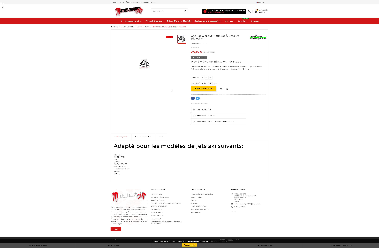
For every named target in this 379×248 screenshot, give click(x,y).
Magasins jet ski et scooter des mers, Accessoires (166, 222)
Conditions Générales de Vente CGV (166, 203)
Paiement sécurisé (158, 206)
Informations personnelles (202, 194)
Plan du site (156, 218)
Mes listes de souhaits (200, 209)
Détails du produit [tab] (143, 137)
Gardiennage (156, 209)
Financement (156, 194)
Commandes (196, 197)
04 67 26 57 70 (239, 207)
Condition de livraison (160, 197)
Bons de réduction (198, 206)
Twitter (198, 98)
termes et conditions (194, 241)
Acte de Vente (157, 212)
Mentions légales (158, 200)
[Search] (185, 11)
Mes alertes (196, 212)
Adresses (195, 203)
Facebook (193, 98)
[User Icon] (251, 11)
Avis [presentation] (161, 137)
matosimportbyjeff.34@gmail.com (247, 204)
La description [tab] (121, 137)
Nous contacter (157, 215)
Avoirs (193, 200)
